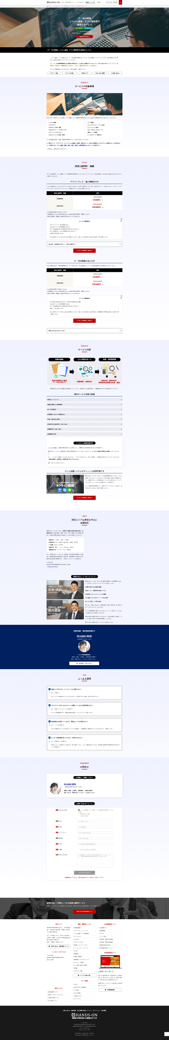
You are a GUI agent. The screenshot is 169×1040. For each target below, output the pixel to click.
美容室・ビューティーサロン (81, 945)
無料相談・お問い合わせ (85, 663)
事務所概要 (102, 930)
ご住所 (60, 843)
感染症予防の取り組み (105, 945)
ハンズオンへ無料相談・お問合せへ (84, 250)
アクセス (102, 933)
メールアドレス (62, 832)
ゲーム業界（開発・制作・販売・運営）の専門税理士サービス (74, 145)
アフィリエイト (78, 936)
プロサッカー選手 (78, 971)
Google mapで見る (52, 566)
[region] (84, 27)
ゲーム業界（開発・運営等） (81, 965)
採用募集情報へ (111, 989)
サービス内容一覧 (80, 2)
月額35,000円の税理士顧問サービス (85, 911)
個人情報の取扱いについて (106, 948)
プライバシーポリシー (85, 849)
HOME (62, 2)
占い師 (75, 950)
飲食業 (75, 968)
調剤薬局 (76, 953)
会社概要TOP (103, 927)
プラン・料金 (54, 73)
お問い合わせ (115, 73)
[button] (2, 27)
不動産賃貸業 (77, 927)
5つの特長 (76, 990)
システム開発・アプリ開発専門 (81, 933)
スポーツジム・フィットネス (81, 930)
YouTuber (76, 939)
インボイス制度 (52, 447)
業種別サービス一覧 (90, 2)
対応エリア (85, 73)
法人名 (60, 821)
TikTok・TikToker (78, 942)
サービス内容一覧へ (85, 975)
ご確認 (60, 849)
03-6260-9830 (84, 636)
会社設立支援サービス (53, 997)
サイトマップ (77, 998)
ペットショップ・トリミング (81, 948)
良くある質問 (77, 993)
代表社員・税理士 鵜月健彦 (106, 942)
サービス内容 (69, 73)
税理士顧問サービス (70, 2)
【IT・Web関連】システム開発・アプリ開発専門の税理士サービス (74, 6)
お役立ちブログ (78, 996)
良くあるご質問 (100, 73)
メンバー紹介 (103, 936)
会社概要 (99, 2)
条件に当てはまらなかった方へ (57, 330)
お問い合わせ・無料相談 (111, 2)
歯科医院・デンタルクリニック (81, 959)
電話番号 (61, 838)
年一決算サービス (52, 1000)
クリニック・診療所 (79, 962)
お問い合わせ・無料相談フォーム (60, 946)
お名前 (60, 826)
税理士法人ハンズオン (89, 1035)
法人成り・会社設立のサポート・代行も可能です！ (62, 244)
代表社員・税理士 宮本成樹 (106, 939)
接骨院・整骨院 (78, 956)
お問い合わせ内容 (63, 810)
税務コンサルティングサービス (55, 994)
